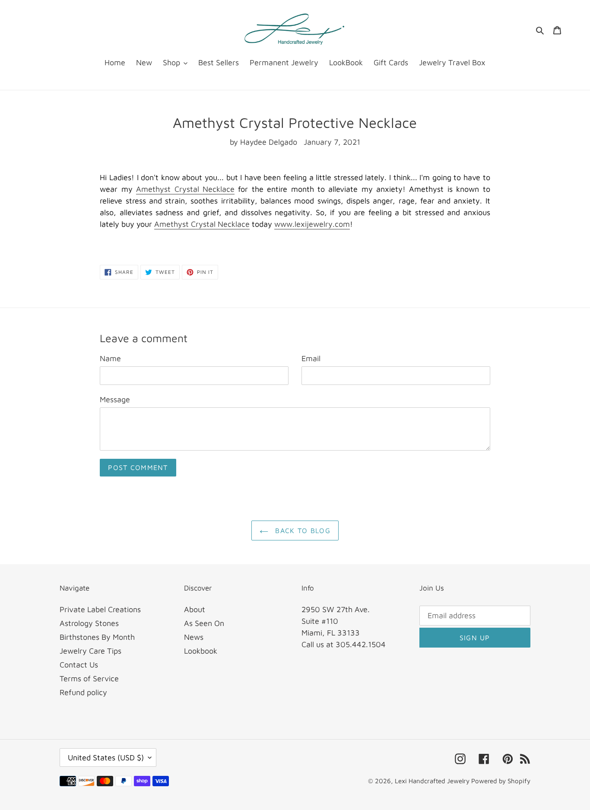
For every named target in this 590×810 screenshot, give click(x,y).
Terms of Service (89, 678)
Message (115, 399)
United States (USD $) (106, 757)
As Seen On (204, 623)
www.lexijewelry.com (312, 224)
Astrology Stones (89, 623)
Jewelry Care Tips (90, 650)
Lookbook (200, 650)
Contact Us (79, 664)
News (193, 637)
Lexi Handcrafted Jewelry (433, 781)
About (194, 609)
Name (110, 358)
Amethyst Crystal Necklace (185, 189)
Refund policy (83, 692)
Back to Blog (301, 530)
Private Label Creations (100, 609)
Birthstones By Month (97, 637)
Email (310, 358)
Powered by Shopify (500, 781)
